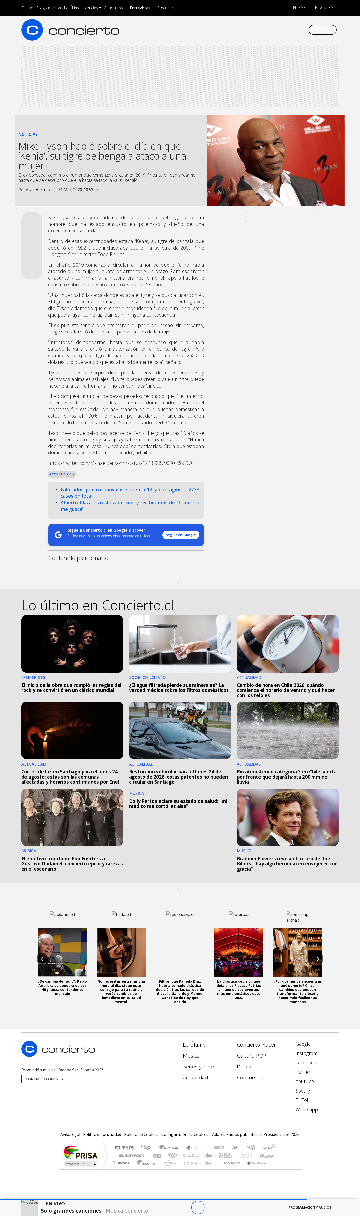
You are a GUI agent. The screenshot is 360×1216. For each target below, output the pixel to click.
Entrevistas (140, 8)
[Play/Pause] (197, 1207)
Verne (236, 1155)
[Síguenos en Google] (247, 30)
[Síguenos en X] (272, 30)
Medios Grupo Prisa (80, 1164)
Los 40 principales (147, 1148)
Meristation (254, 1169)
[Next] (224, 1207)
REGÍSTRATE (325, 7)
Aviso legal (70, 1134)
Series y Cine (198, 1066)
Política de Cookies (141, 1134)
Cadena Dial (252, 1155)
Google (302, 1044)
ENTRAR (298, 7)
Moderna (145, 1169)
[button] (153, 1199)
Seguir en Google (181, 534)
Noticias (91, 8)
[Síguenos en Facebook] (264, 30)
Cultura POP (251, 1055)
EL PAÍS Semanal (222, 1155)
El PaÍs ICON (189, 1169)
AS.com (234, 1148)
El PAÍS (124, 1148)
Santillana (170, 1148)
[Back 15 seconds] (184, 1207)
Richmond (121, 1169)
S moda (209, 1169)
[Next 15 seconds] (211, 1207)
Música (191, 1055)
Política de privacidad (102, 1134)
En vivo (27, 8)
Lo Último (72, 8)
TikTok (301, 1100)
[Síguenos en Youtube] (280, 30)
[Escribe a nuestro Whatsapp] (304, 30)
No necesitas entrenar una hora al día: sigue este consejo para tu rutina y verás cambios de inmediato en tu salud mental (121, 991)
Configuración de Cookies (184, 1134)
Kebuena (269, 1155)
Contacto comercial (46, 1079)
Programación (48, 8)
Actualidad (195, 1077)
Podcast (246, 1066)
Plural (168, 1169)
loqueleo (230, 1169)
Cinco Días (191, 1155)
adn (251, 1148)
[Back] (171, 1207)
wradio (172, 1155)
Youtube (304, 1081)
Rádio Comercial (276, 1169)
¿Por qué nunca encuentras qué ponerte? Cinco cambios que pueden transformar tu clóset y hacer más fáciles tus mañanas (298, 991)
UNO (157, 1155)
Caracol (268, 1148)
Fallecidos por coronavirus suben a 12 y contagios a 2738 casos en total (130, 492)
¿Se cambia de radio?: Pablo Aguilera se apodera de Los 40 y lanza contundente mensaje (62, 987)
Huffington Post (130, 1155)
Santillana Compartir (196, 1148)
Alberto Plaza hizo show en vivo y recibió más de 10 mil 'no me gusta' (130, 505)
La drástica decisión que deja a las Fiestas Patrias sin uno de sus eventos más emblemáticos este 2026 (239, 989)
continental (209, 1155)
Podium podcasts (121, 1162)
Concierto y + (62, 474)
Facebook (305, 1062)
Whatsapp (306, 1109)
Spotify (302, 1091)
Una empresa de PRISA (80, 1152)
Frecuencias (168, 8)
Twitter (302, 1072)
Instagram (306, 1053)
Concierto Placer (256, 1044)
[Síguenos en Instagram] (255, 30)
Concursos (113, 8)
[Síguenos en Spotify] (288, 30)
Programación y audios (310, 1207)
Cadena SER (219, 1148)
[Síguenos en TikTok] (296, 30)
